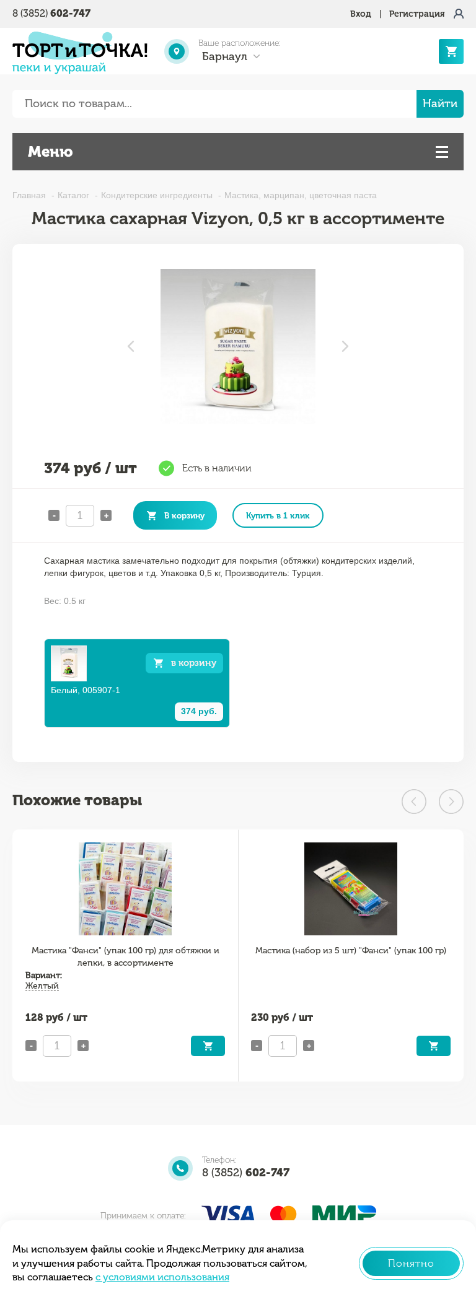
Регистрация (417, 14)
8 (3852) (51, 13)
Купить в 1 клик (278, 515)
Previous (130, 346)
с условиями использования (162, 1277)
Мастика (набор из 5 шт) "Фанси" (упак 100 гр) (350, 950)
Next (345, 346)
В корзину (184, 515)
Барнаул (224, 56)
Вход (360, 14)
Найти (440, 103)
